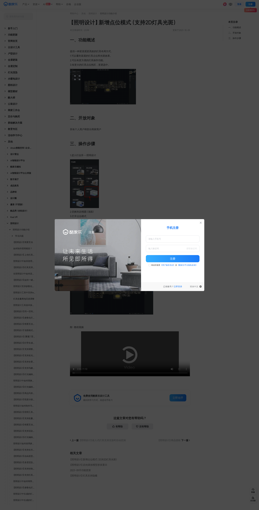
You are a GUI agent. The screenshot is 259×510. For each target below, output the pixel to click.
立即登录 (178, 286)
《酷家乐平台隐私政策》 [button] (187, 265)
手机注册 (173, 227)
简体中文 (194, 286)
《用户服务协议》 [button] (168, 265)
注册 (172, 258)
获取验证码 (191, 248)
